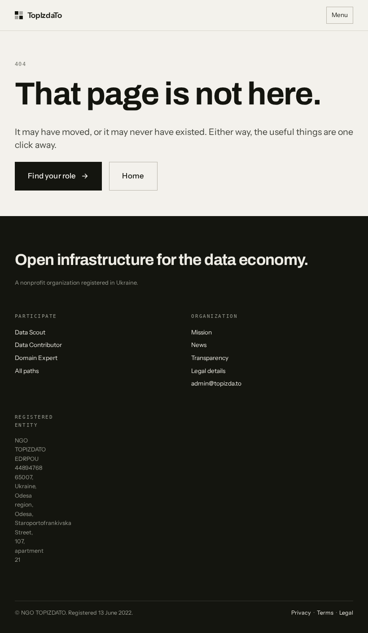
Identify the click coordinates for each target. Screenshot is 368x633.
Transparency (209, 357)
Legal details (208, 370)
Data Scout (30, 332)
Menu (340, 14)
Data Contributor (38, 344)
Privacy (301, 612)
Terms (325, 612)
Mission (201, 332)
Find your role (58, 175)
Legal (346, 612)
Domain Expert (36, 357)
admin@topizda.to (216, 383)
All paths (27, 370)
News (198, 344)
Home (133, 175)
